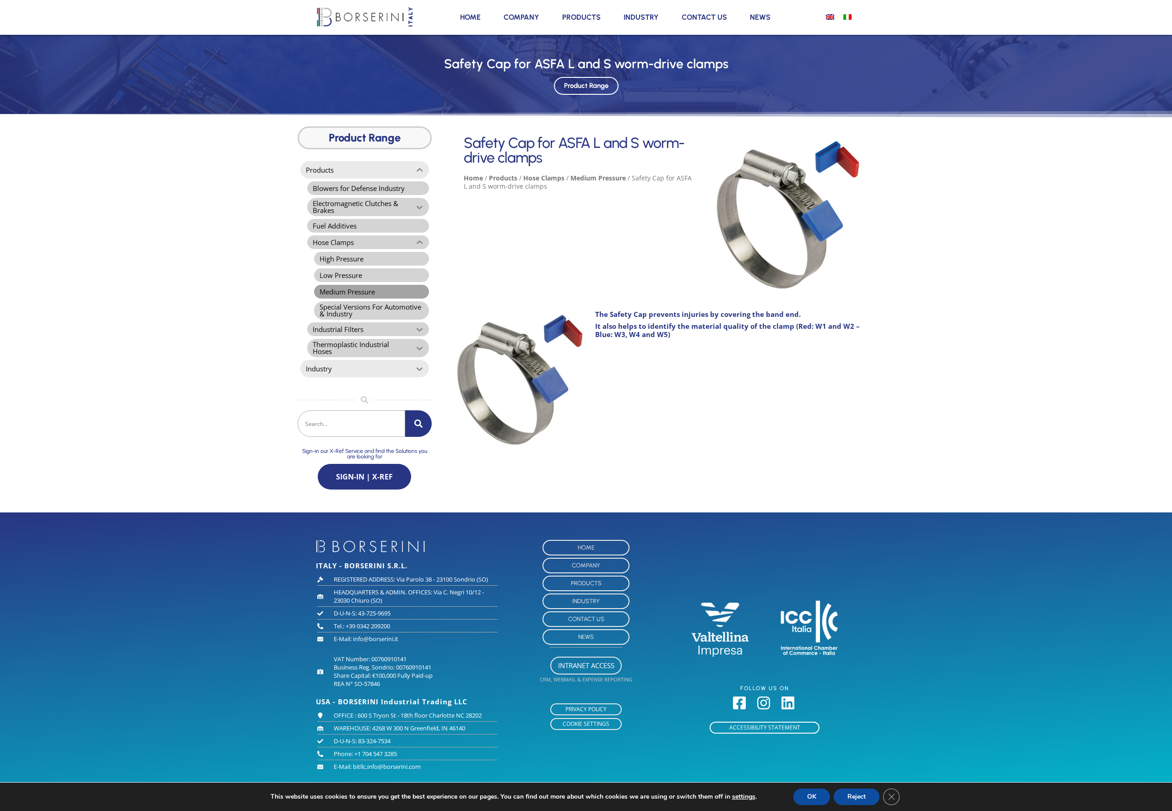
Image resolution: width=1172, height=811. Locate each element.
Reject (856, 796)
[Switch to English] (830, 16)
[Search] (418, 423)
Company (521, 17)
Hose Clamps (543, 178)
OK (811, 796)
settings (743, 797)
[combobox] (351, 423)
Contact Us (704, 17)
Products (581, 17)
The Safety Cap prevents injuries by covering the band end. (698, 314)
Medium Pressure (598, 178)
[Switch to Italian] (847, 16)
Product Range (586, 86)
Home (470, 17)
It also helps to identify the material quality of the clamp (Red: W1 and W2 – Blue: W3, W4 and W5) (727, 330)
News (760, 17)
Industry (641, 17)
